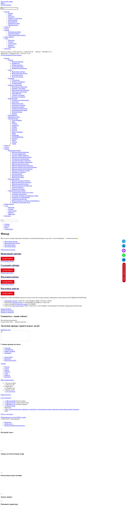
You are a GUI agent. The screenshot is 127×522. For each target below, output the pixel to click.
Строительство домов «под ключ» (22, 192)
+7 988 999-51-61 (9, 404)
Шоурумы (11, 40)
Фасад (10, 15)
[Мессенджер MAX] (124, 250)
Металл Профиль (17, 132)
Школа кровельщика (7, 380)
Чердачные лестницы (18, 105)
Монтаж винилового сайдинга (21, 182)
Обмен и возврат (9, 351)
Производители (13, 25)
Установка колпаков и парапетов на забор (25, 196)
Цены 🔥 (7, 27)
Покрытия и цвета (14, 23)
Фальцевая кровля (17, 66)
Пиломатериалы (17, 112)
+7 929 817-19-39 (9, 406)
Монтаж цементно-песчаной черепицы (24, 167)
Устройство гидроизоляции (20, 159)
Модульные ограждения (19, 87)
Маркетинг (11, 47)
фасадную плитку (22, 304)
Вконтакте (7, 359)
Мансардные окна (17, 103)
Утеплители (16, 80)
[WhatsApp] (124, 255)
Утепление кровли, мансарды (21, 160)
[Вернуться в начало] (6, 5)
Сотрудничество (6, 398)
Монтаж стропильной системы (22, 157)
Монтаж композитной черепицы (22, 169)
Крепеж (14, 113)
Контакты (7, 48)
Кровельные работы (14, 32)
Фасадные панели (17, 77)
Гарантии (7, 348)
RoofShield (15, 135)
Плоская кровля (17, 174)
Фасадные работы (14, 33)
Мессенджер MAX (10, 360)
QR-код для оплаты (7, 414)
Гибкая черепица (17, 65)
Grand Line (15, 125)
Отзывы (10, 42)
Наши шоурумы (6, 394)
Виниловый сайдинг (18, 71)
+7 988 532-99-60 (9, 401)
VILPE (14, 144)
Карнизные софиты (18, 107)
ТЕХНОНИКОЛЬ (17, 137)
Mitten (14, 133)
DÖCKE (14, 123)
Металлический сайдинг (20, 73)
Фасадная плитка (17, 75)
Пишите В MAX (6, 309)
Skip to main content (7, 1)
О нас (6, 38)
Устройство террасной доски (21, 202)
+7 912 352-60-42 (9, 391)
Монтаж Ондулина (18, 177)
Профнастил (16, 63)
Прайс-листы (8, 424)
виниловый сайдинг (10, 301)
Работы (6, 30)
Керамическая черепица (19, 68)
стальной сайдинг (17, 302)
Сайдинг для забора (18, 95)
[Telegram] (124, 260)
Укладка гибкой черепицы (20, 155)
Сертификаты (8, 349)
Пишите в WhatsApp (7, 312)
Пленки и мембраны (18, 82)
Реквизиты (7, 353)
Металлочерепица (17, 61)
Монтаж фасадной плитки (20, 184)
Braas (13, 122)
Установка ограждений (19, 194)
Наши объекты (9, 37)
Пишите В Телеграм (7, 310)
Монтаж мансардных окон (20, 164)
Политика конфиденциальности (14, 425)
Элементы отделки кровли (20, 100)
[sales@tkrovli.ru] (124, 241)
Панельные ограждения (19, 92)
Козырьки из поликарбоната (21, 197)
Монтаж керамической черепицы (22, 165)
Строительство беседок (19, 199)
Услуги (6, 28)
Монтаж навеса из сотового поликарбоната (25, 201)
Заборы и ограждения (15, 18)
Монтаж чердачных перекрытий (22, 162)
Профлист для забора (18, 88)
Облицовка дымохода (19, 172)
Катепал (14, 128)
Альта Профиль (17, 120)
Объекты (7, 372)
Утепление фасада (17, 187)
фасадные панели (18, 306)
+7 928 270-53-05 (9, 402)
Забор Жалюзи (16, 93)
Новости (11, 45)
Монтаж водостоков (18, 189)
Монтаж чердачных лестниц (21, 170)
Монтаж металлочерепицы (20, 152)
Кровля (10, 13)
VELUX (14, 142)
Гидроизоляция (17, 83)
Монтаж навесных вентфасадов (22, 185)
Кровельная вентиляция (19, 110)
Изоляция (11, 16)
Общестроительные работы (17, 35)
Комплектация (12, 20)
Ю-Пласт (15, 138)
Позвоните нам (5, 330)
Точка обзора (12, 43)
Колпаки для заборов (18, 97)
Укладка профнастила (19, 154)
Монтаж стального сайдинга (21, 180)
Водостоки (15, 102)
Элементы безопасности (19, 108)
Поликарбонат (12, 22)
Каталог (7, 11)
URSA (14, 140)
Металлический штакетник (20, 90)
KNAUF (14, 130)
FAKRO (14, 127)
